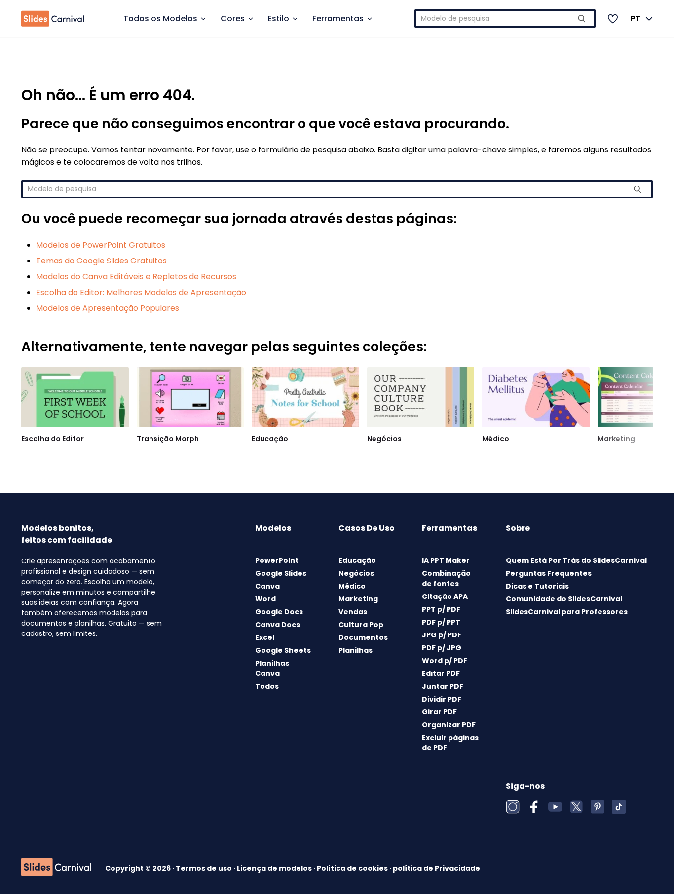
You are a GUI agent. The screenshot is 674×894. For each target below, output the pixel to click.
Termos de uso (204, 868)
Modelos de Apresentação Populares (107, 308)
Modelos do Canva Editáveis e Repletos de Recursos (136, 276)
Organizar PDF (449, 725)
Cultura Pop (360, 625)
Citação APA (445, 596)
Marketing (616, 439)
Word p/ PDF (444, 661)
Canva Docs (277, 625)
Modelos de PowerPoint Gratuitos (100, 245)
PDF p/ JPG (441, 648)
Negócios (384, 439)
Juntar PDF (442, 686)
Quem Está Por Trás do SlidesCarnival (576, 560)
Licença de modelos (275, 868)
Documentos (363, 637)
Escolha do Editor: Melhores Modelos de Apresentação (141, 292)
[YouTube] (555, 807)
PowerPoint (277, 560)
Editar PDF (441, 673)
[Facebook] (534, 807)
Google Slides (280, 573)
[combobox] (505, 18)
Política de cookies (353, 868)
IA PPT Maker (446, 560)
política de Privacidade (436, 868)
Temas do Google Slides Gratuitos (101, 260)
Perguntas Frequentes (549, 573)
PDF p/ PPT (441, 622)
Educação (270, 439)
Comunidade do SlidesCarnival (564, 599)
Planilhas (355, 650)
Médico (495, 439)
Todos (267, 686)
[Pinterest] (597, 807)
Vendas (352, 612)
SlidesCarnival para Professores (567, 612)
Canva (267, 586)
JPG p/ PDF (441, 635)
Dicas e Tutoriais (537, 586)
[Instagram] (513, 807)
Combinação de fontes (446, 578)
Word (265, 599)
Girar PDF (439, 712)
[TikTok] (619, 807)
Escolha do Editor (52, 439)
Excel (264, 637)
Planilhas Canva (272, 668)
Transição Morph (168, 439)
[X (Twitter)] (576, 807)
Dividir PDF (441, 699)
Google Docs (279, 612)
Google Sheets (283, 650)
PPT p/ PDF (441, 609)
